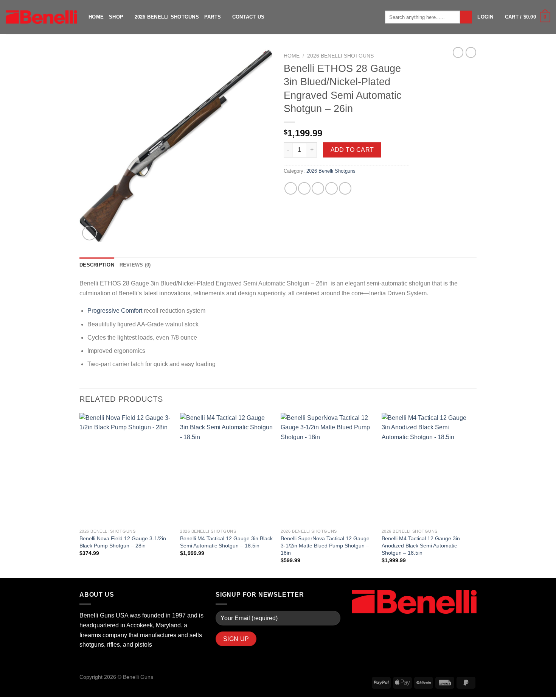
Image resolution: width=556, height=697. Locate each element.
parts (212, 17)
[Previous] (79, 495)
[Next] (474, 495)
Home (96, 17)
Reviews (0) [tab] (135, 265)
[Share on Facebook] (290, 188)
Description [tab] (96, 265)
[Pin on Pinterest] (331, 188)
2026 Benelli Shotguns (167, 17)
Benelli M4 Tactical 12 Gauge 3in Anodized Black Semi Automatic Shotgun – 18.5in (421, 545)
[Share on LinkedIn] (345, 188)
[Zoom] (89, 233)
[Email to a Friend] (318, 188)
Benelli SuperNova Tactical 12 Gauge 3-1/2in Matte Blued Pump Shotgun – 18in (325, 545)
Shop (116, 17)
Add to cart (352, 150)
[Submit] (466, 17)
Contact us (248, 17)
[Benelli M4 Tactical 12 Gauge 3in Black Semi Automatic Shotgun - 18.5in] (226, 469)
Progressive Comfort (114, 310)
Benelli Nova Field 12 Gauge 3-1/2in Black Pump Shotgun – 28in (122, 542)
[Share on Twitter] (304, 188)
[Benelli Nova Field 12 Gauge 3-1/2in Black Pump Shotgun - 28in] (126, 469)
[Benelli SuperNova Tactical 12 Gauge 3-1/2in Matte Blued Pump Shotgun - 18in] (327, 469)
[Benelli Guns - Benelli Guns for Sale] (41, 17)
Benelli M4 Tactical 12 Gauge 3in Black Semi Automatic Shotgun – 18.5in (226, 542)
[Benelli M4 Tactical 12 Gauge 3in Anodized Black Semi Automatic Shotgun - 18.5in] (428, 469)
